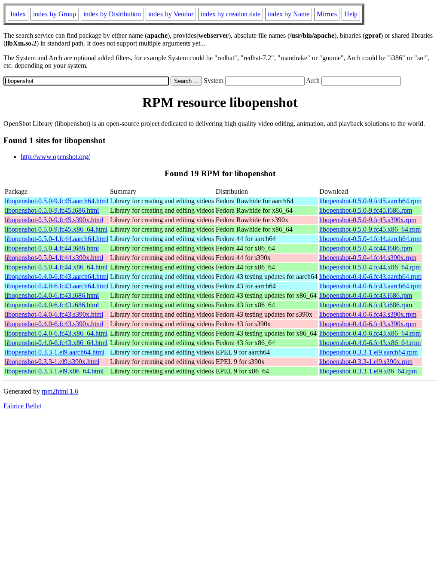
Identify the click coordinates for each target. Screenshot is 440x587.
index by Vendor (170, 14)
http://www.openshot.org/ (55, 156)
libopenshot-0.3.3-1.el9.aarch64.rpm (368, 352)
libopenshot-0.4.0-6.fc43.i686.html (52, 295)
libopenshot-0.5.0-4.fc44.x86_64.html (56, 267)
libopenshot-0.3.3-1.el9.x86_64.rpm (368, 371)
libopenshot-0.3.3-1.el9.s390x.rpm (365, 361)
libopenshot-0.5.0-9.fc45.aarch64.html (56, 201)
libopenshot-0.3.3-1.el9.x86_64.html (54, 371)
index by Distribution (112, 14)
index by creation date (230, 14)
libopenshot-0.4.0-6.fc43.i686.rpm (365, 295)
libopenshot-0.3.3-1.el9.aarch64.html (54, 352)
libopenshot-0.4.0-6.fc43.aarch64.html (56, 276)
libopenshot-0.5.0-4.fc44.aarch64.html (56, 238)
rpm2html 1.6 (60, 391)
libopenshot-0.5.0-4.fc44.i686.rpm (365, 248)
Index (18, 14)
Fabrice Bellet (22, 406)
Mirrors (327, 14)
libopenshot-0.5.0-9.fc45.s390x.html (54, 219)
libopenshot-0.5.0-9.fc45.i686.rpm (365, 210)
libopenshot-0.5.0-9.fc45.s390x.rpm (367, 219)
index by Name (288, 14)
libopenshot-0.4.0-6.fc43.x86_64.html (56, 333)
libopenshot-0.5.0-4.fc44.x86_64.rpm (370, 267)
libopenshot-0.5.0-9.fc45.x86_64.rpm (370, 229)
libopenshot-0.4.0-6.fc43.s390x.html (54, 314)
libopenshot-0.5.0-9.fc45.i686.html (52, 210)
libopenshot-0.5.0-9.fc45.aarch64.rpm (370, 201)
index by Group (54, 14)
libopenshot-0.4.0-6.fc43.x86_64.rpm (370, 333)
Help (351, 14)
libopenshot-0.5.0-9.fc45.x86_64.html (56, 229)
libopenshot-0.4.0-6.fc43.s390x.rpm (367, 314)
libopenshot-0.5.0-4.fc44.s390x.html (54, 257)
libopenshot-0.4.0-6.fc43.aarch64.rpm (370, 276)
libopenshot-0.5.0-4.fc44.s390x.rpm (367, 257)
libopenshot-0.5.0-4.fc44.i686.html (52, 248)
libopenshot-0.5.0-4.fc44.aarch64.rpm (370, 238)
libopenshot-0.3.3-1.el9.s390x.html (52, 361)
